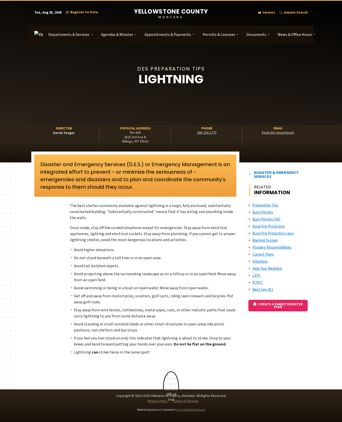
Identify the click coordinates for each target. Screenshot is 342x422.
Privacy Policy (158, 401)
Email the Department (278, 132)
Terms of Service (185, 401)
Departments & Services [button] (68, 34)
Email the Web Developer (191, 410)
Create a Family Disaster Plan (280, 305)
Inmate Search (296, 12)
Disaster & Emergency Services (276, 175)
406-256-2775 (207, 132)
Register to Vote (84, 12)
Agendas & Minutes (117, 34)
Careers (268, 12)
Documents (256, 34)
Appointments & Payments (167, 34)
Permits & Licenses (219, 34)
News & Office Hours (295, 34)
